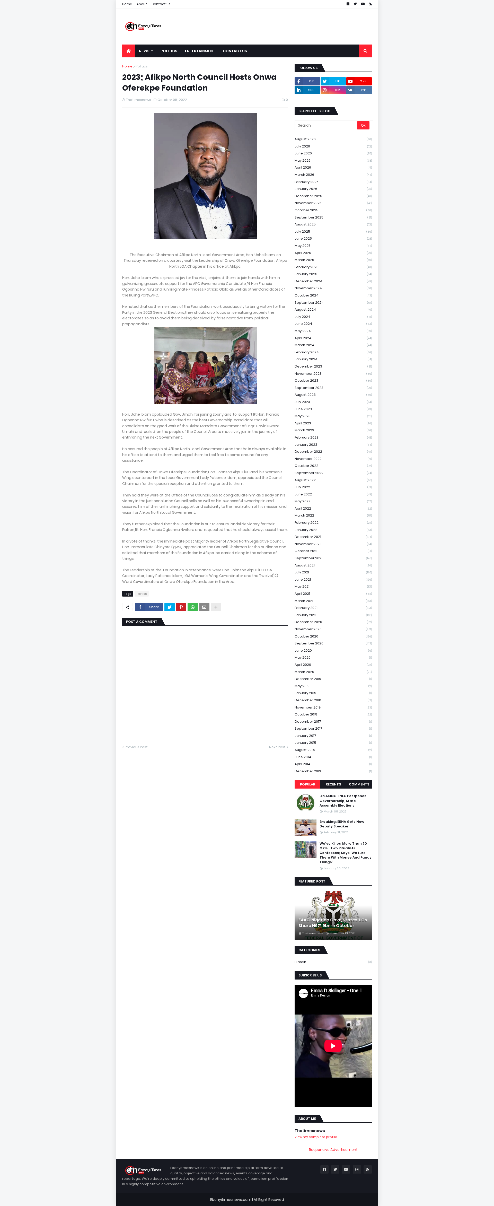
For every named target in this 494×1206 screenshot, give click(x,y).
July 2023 (333, 401)
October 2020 (333, 636)
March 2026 (333, 174)
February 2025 (333, 267)
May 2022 (333, 501)
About (142, 4)
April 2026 (333, 167)
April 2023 (333, 423)
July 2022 (333, 487)
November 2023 (333, 373)
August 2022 (333, 480)
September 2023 (333, 387)
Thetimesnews (310, 1130)
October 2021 (333, 550)
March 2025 (333, 259)
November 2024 (333, 288)
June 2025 (333, 238)
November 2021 (333, 543)
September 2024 (333, 302)
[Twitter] (169, 607)
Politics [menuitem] (169, 51)
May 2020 (333, 657)
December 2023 (333, 366)
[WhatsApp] (193, 607)
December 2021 (333, 536)
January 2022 (333, 529)
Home (127, 4)
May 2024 (333, 330)
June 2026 (333, 153)
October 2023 (333, 380)
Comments (359, 784)
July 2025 (333, 231)
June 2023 (333, 409)
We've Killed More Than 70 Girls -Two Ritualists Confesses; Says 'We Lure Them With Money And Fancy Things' (346, 853)
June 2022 (333, 494)
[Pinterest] (181, 607)
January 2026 (333, 188)
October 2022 (333, 465)
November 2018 (333, 707)
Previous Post (136, 747)
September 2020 (333, 643)
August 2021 (333, 565)
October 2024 (333, 295)
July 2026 (333, 146)
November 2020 (333, 629)
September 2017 (333, 728)
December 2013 (333, 771)
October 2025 (333, 210)
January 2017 (333, 735)
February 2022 (333, 522)
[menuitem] (128, 51)
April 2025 (333, 252)
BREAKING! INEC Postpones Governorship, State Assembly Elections (343, 801)
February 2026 (333, 181)
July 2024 (333, 316)
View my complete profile (316, 1137)
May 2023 (333, 416)
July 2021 (333, 572)
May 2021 (333, 586)
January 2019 (333, 693)
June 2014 (333, 757)
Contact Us (161, 4)
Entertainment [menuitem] (200, 51)
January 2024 (333, 359)
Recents (333, 784)
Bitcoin (333, 961)
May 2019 (333, 686)
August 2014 (333, 749)
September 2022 (333, 472)
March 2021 (333, 600)
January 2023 (333, 444)
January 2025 (333, 274)
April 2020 (333, 664)
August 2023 (333, 394)
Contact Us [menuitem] (235, 51)
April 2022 (333, 508)
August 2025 (333, 224)
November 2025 (333, 202)
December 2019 (333, 678)
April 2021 (333, 593)
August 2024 (333, 309)
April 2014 (333, 764)
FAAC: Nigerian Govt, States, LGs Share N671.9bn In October (332, 923)
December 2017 (333, 721)
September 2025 (333, 217)
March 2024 (333, 345)
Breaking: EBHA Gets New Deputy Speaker (342, 824)
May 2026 (333, 160)
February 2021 (333, 607)
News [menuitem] (144, 51)
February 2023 (333, 437)
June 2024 (333, 323)
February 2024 (333, 352)
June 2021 (333, 579)
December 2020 (333, 621)
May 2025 (333, 245)
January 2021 (333, 615)
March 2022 (333, 515)
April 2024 (333, 338)
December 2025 (333, 196)
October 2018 (333, 714)
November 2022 (333, 458)
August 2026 (333, 139)
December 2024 (333, 281)
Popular (307, 784)
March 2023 (333, 430)
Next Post (277, 747)
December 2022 (333, 451)
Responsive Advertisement (333, 1149)
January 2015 (333, 742)
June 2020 (333, 650)
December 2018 (333, 700)
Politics (142, 66)
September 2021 (333, 558)
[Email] (204, 607)
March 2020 (333, 671)
